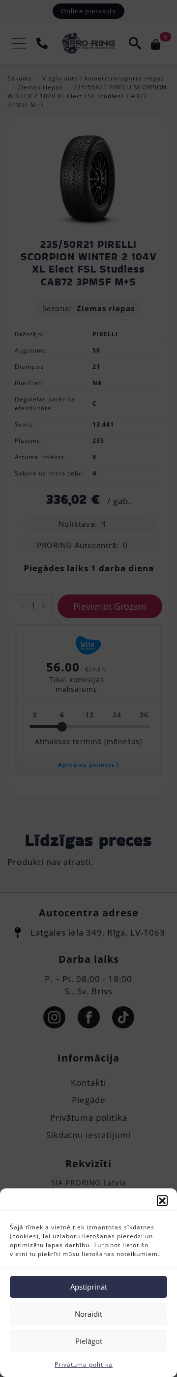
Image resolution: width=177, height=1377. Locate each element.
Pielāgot (88, 1341)
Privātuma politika (84, 1364)
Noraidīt (88, 1314)
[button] (162, 1201)
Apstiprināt (88, 1287)
